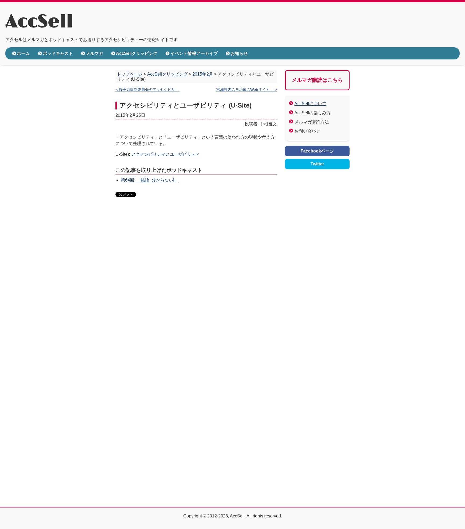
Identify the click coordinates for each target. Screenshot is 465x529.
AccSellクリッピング (136, 53)
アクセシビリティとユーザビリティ (165, 154)
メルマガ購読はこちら (317, 80)
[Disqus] (196, 284)
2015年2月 (202, 74)
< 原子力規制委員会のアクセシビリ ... (147, 90)
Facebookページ (317, 151)
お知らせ (239, 53)
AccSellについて (310, 103)
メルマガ (94, 53)
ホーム (23, 53)
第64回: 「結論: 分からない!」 (149, 180)
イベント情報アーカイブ (194, 53)
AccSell (39, 22)
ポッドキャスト (58, 53)
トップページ (130, 74)
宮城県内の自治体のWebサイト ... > (246, 90)
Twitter (317, 164)
